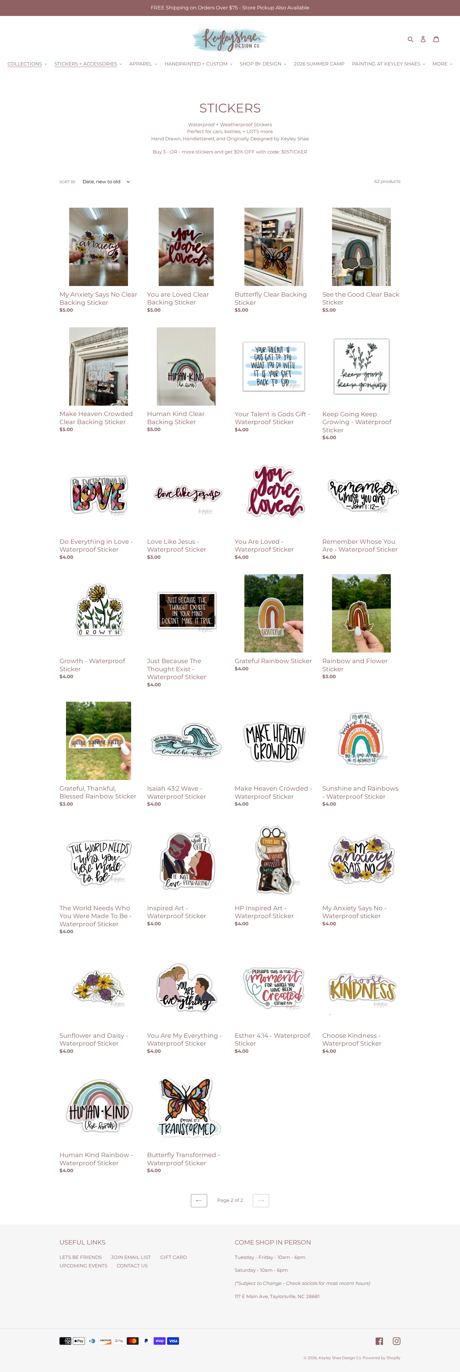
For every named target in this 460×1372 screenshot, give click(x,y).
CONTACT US (132, 1266)
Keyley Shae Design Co (340, 1357)
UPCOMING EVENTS (83, 1266)
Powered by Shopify (382, 1357)
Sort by (67, 181)
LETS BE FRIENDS (80, 1257)
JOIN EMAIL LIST (131, 1257)
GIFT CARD (173, 1257)
